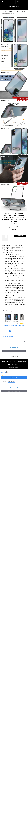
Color (14, 229)
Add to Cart (20, 235)
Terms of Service (22, 361)
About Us (9, 361)
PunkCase (14, 223)
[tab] (5, 342)
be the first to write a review (14, 351)
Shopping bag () (23, 2)
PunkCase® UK (17, 367)
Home (3, 11)
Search (3, 361)
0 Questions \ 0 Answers (8, 336)
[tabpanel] (14, 390)
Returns (14, 361)
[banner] (14, 6)
